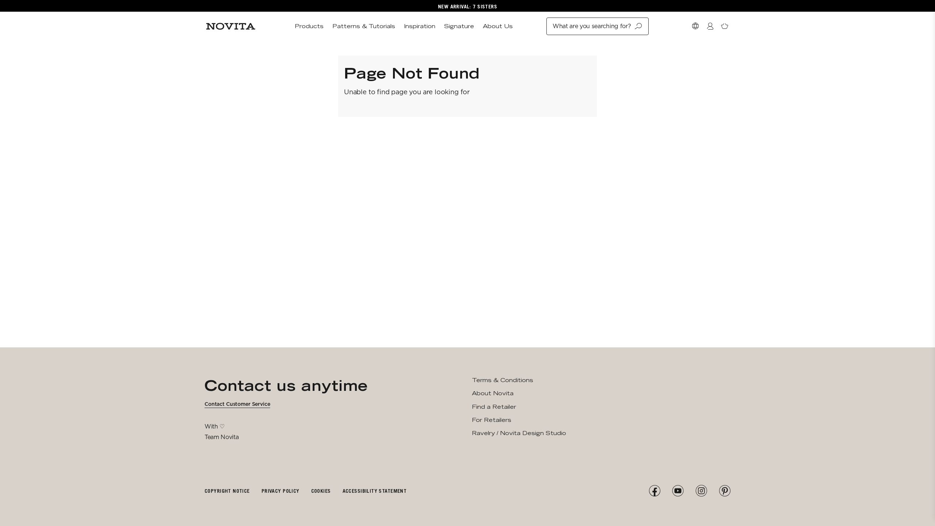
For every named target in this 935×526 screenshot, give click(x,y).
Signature (459, 26)
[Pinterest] (724, 491)
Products (309, 26)
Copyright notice (227, 491)
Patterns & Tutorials (363, 26)
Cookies (321, 491)
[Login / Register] (710, 26)
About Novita (493, 393)
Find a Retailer (494, 406)
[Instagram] (701, 491)
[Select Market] (695, 26)
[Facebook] (654, 491)
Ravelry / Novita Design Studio (519, 433)
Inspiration (419, 26)
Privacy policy (280, 491)
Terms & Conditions (502, 380)
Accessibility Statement (375, 491)
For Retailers (491, 419)
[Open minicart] (724, 26)
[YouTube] (678, 491)
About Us (498, 26)
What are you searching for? (592, 26)
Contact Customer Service (237, 404)
